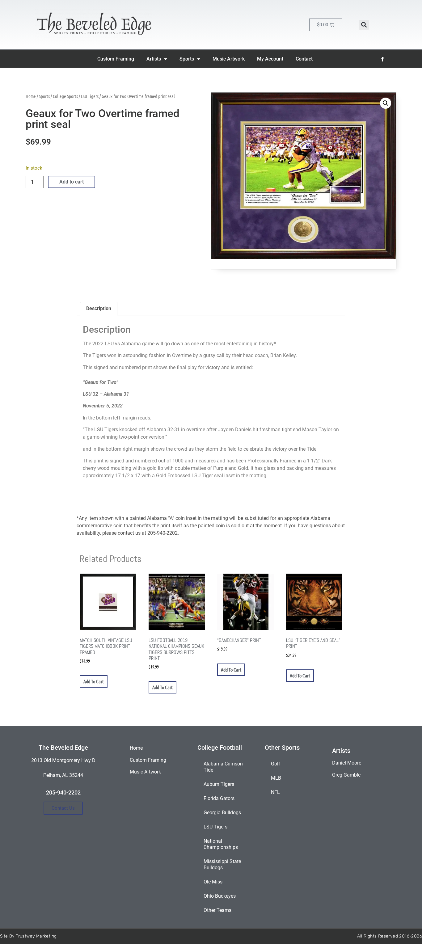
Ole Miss (213, 882)
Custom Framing (115, 59)
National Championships (221, 844)
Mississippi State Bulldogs (222, 864)
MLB (276, 778)
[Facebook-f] (382, 59)
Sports (186, 59)
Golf (275, 764)
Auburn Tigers (219, 784)
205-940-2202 (63, 792)
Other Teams (217, 910)
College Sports (65, 96)
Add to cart (71, 182)
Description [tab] (98, 308)
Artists (153, 59)
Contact (304, 59)
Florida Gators (219, 798)
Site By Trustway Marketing (28, 936)
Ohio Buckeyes (220, 896)
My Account (270, 59)
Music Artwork (229, 59)
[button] (364, 25)
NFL (275, 792)
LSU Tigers (90, 96)
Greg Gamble (346, 775)
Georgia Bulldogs (222, 812)
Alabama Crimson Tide (223, 767)
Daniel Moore (346, 763)
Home (31, 96)
